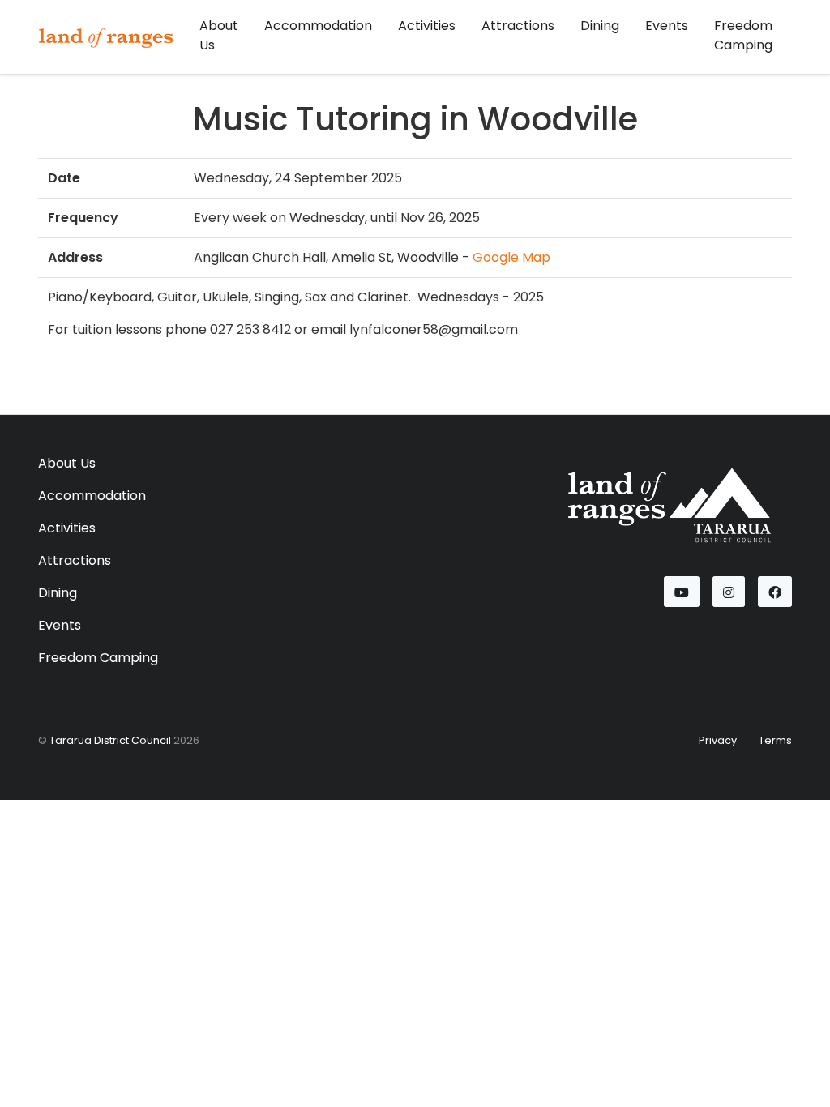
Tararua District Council (110, 740)
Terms (775, 740)
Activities (427, 25)
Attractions (517, 25)
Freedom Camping (743, 35)
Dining (599, 25)
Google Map (511, 257)
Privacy (718, 740)
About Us (218, 35)
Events (666, 25)
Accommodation (318, 25)
